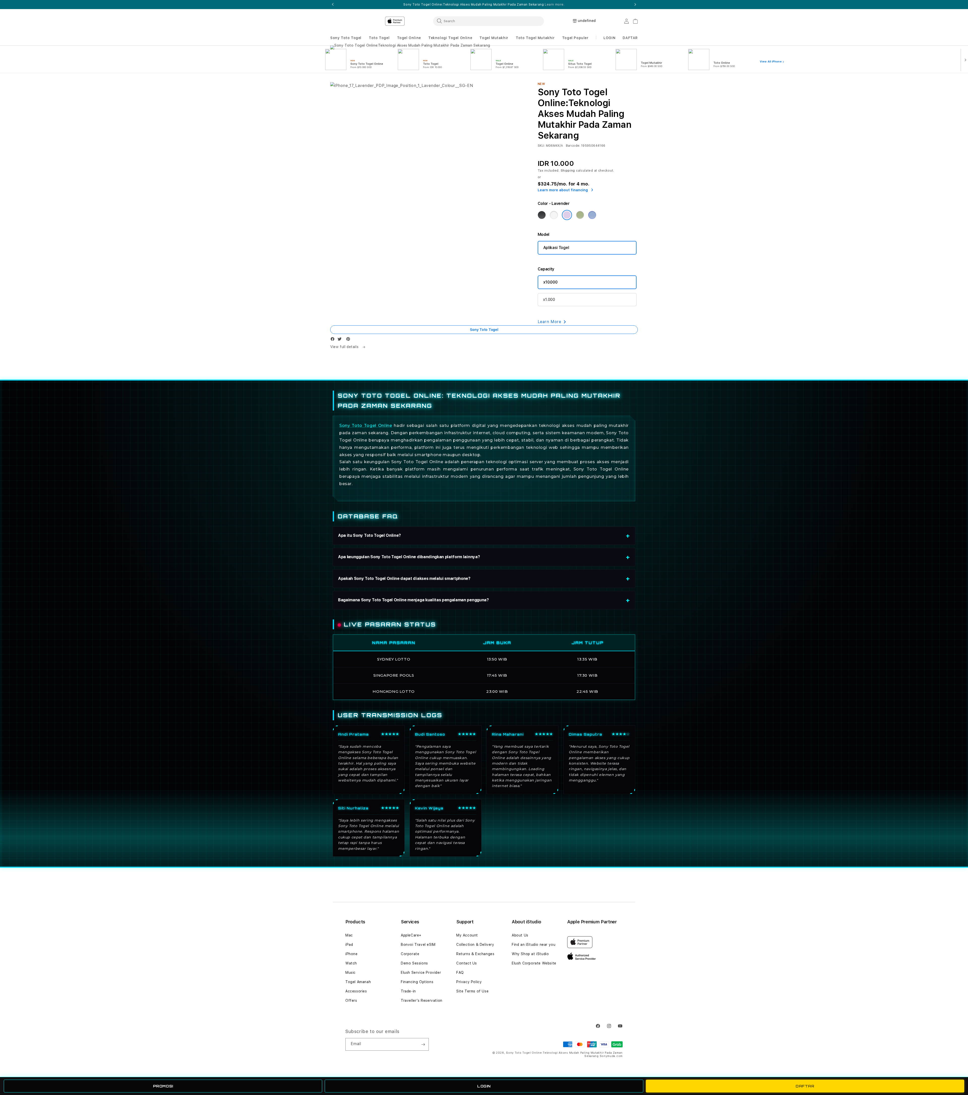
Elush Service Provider (421, 973)
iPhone (351, 954)
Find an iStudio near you (533, 945)
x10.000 (550, 282)
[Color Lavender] (567, 215)
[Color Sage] (580, 215)
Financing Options (417, 982)
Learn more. (555, 4)
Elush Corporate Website (534, 963)
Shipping (568, 170)
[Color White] (554, 215)
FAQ (460, 973)
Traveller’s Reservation (421, 1000)
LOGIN (484, 1086)
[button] (345, 38)
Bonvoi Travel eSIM (418, 945)
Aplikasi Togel (556, 247)
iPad (349, 945)
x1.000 (549, 299)
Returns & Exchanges (475, 954)
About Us (520, 935)
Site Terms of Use (472, 991)
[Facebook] (333, 340)
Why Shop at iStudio (530, 954)
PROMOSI (163, 1086)
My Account (467, 935)
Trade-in (408, 991)
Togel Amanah (358, 982)
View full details (345, 347)
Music (350, 973)
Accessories (356, 991)
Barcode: (573, 145)
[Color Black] (542, 215)
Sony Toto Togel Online (365, 425)
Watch (351, 963)
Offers (351, 1000)
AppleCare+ (411, 935)
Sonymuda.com (611, 1056)
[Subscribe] (423, 1044)
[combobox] (488, 20)
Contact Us (466, 963)
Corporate (410, 954)
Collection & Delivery (475, 945)
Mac (349, 935)
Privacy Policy (469, 982)
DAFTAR (805, 1086)
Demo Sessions (414, 963)
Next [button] (635, 4)
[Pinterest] (349, 340)
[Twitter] (340, 340)
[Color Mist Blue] (592, 215)
